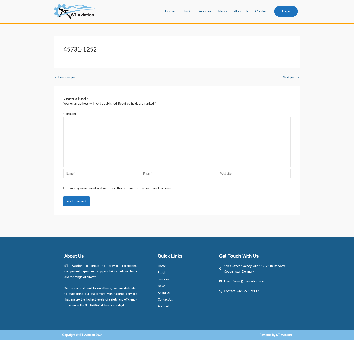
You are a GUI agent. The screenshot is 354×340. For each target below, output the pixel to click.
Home (170, 11)
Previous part (65, 77)
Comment (70, 113)
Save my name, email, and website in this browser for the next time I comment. (120, 188)
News (222, 11)
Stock (186, 11)
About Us (241, 11)
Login (286, 11)
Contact (262, 11)
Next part (291, 77)
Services (204, 11)
